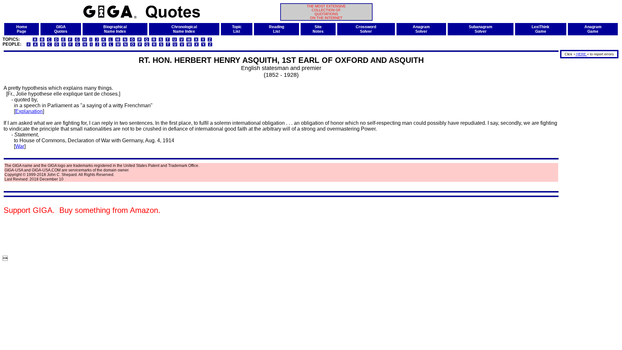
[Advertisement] (587, 156)
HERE (581, 54)
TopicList (237, 29)
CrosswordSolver (366, 29)
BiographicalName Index (115, 29)
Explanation (29, 111)
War (19, 146)
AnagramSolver (421, 29)
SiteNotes (318, 29)
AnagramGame (593, 29)
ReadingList (276, 29)
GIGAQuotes (60, 29)
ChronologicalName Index (184, 29)
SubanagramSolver (480, 29)
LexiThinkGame (540, 29)
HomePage (21, 29)
